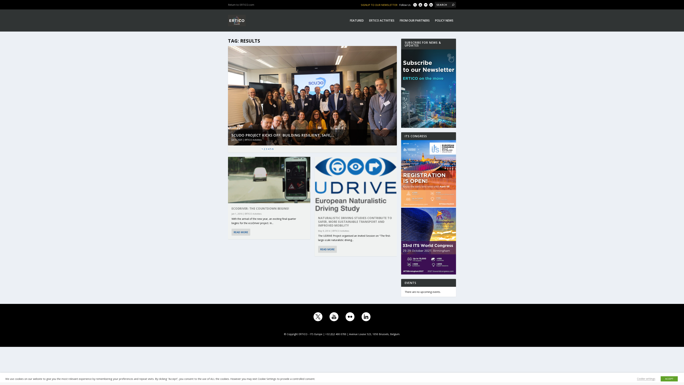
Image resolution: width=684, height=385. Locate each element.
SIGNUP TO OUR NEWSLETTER (379, 5)
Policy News (444, 20)
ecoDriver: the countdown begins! (260, 209)
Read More (241, 232)
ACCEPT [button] (669, 378)
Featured (357, 20)
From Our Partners (415, 20)
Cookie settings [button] (646, 378)
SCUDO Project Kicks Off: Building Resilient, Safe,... (283, 135)
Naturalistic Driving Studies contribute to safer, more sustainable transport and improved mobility (355, 221)
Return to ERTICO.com (241, 4)
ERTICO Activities (381, 20)
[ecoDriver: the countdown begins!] (269, 180)
